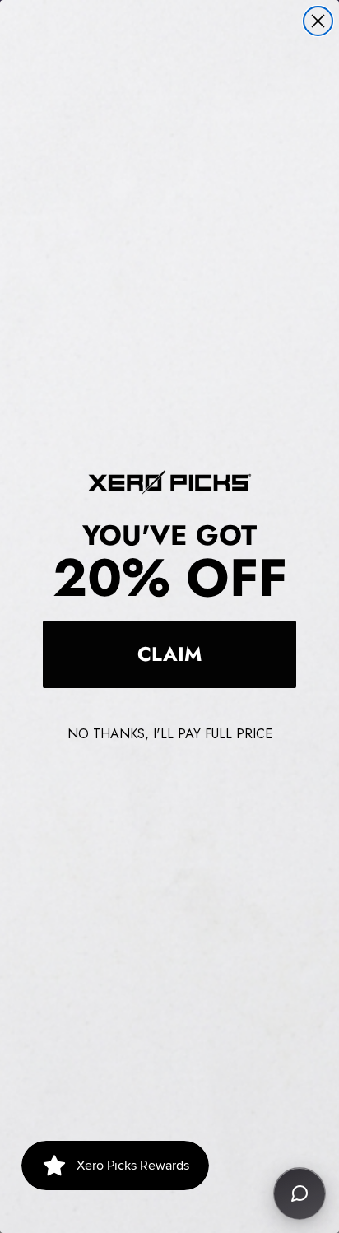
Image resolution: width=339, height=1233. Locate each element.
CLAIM (169, 654)
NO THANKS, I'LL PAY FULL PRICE (169, 733)
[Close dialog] (318, 21)
